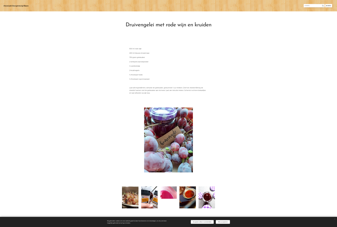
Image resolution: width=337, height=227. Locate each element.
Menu (329, 5)
